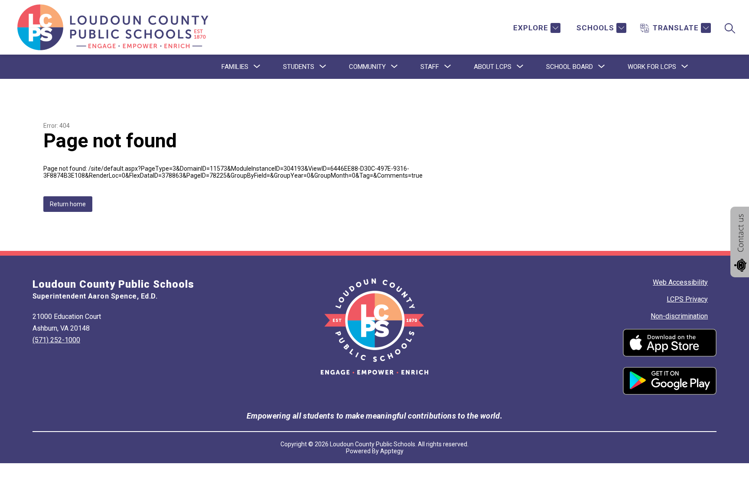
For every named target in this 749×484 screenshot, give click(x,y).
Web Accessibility (680, 282)
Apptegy (392, 451)
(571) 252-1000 (56, 340)
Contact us (740, 233)
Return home (68, 204)
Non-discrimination (679, 316)
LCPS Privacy (687, 299)
